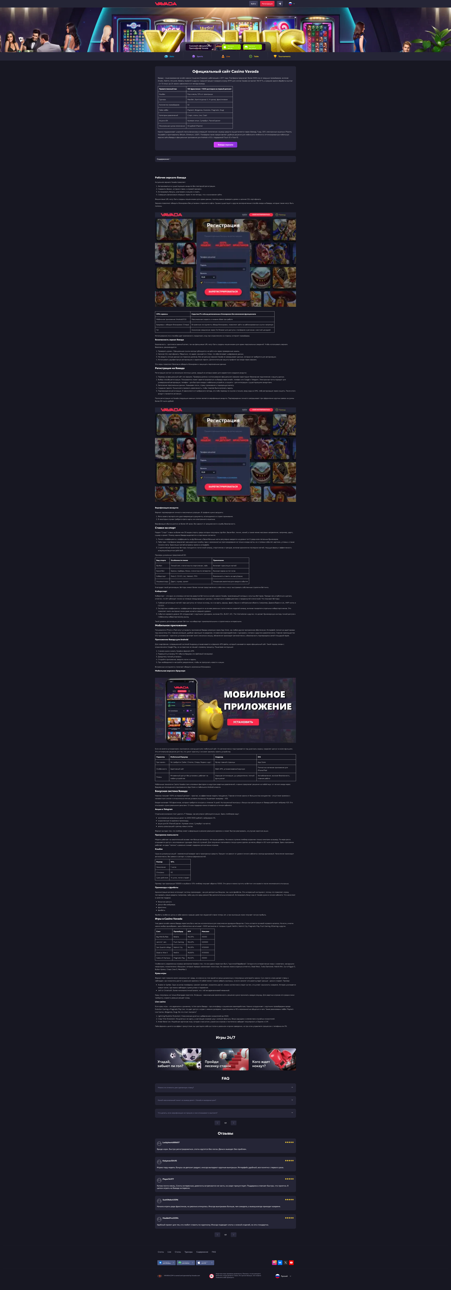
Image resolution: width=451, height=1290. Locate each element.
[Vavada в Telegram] (280, 4)
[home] (166, 3)
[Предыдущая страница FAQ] (217, 1123)
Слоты (161, 1252)
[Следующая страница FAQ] (233, 1123)
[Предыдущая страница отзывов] (217, 1234)
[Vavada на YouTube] (291, 1262)
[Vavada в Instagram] (274, 1262)
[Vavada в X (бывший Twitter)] (285, 1262)
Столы (178, 1252)
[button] (448, 29)
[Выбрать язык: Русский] (292, 4)
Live (169, 1252)
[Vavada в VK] (280, 1262)
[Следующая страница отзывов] (233, 1234)
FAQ (214, 1252)
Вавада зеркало (225, 145)
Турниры (189, 1252)
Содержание (202, 1252)
